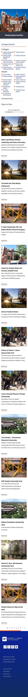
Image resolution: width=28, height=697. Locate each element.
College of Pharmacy (21, 79)
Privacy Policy (7, 676)
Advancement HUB (8, 657)
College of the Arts (20, 52)
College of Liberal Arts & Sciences (8, 64)
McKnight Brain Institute (6, 87)
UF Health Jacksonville (6, 90)
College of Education (21, 55)
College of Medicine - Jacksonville (21, 77)
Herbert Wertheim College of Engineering (8, 68)
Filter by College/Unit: (14, 110)
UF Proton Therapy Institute (20, 90)
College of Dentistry (20, 74)
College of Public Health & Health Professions (7, 83)
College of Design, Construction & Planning (7, 57)
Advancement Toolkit (9, 659)
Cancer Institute (7, 74)
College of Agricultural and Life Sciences (8, 52)
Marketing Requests (9, 662)
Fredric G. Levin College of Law (19, 64)
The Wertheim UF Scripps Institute (7, 94)
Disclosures (6, 674)
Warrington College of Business (21, 68)
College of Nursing (7, 79)
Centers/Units (7, 98)
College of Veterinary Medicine (21, 82)
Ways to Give (6, 104)
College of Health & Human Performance (8, 61)
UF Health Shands (20, 86)
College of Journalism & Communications (21, 61)
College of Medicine (7, 76)
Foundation (6, 671)
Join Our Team (7, 669)
